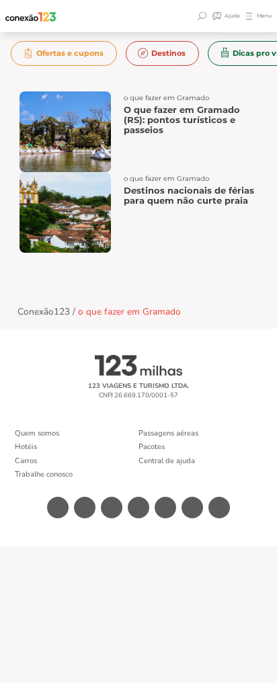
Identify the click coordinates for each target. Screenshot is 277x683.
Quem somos (37, 433)
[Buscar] (203, 16)
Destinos (168, 53)
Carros (26, 461)
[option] (64, 53)
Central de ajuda (166, 461)
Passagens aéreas (168, 433)
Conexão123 (43, 311)
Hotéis (26, 447)
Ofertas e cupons (70, 53)
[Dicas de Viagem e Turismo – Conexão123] (30, 16)
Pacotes (151, 447)
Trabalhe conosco (44, 474)
